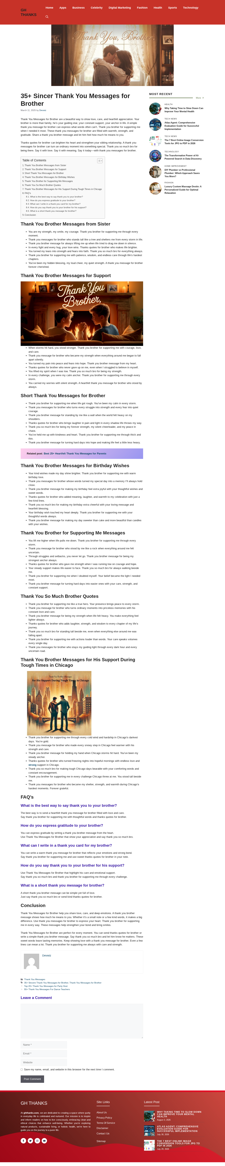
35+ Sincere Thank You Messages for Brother (46, 982)
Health (158, 7)
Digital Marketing (120, 7)
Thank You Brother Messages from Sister (45, 165)
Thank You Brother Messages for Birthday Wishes (50, 177)
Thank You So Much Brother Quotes (43, 185)
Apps (62, 7)
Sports (172, 7)
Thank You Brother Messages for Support (45, 169)
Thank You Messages (34, 979)
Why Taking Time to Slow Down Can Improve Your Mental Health (179, 1114)
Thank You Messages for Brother (85, 982)
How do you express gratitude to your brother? (52, 200)
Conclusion (30, 215)
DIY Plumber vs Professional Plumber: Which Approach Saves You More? (182, 173)
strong (32, 764)
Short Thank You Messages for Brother (44, 173)
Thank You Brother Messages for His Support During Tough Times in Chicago (63, 189)
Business (78, 7)
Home (49, 7)
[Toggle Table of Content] (98, 160)
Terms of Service (106, 1123)
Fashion (142, 7)
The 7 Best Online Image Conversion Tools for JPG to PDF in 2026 (178, 1143)
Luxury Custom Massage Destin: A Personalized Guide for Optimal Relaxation (183, 189)
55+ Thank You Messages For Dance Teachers (47, 989)
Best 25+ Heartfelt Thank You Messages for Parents (75, 453)
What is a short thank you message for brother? (53, 211)
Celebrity (97, 7)
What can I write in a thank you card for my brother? (55, 204)
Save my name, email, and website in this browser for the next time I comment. (69, 1069)
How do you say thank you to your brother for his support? (58, 207)
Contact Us (103, 1133)
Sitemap (101, 1141)
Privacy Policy (104, 1117)
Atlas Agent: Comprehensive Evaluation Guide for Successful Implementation (182, 125)
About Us (102, 1112)
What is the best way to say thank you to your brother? (56, 197)
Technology (190, 7)
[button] (47, 16)
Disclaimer (102, 1128)
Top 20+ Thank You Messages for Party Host (46, 986)
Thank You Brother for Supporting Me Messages (49, 181)
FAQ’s (28, 193)
